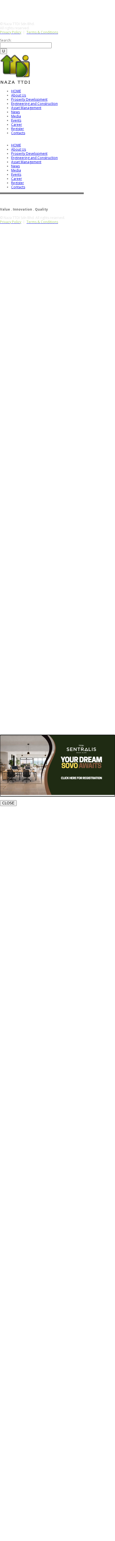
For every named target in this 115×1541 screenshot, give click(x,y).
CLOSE (8, 803)
